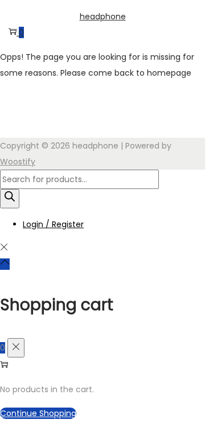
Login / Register (53, 224)
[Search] (9, 198)
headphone (103, 16)
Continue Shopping (38, 413)
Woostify (17, 161)
